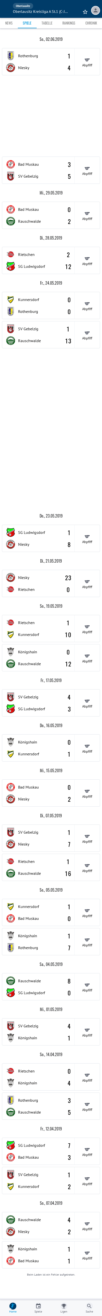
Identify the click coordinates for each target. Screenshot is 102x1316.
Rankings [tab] (68, 23)
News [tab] (9, 23)
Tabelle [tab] (47, 23)
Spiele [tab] (27, 23)
